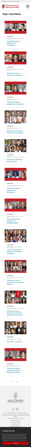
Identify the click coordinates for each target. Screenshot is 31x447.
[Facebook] (13, 409)
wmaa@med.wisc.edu (15, 426)
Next (17, 382)
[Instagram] (17, 409)
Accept (15, 443)
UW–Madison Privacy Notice (21, 440)
